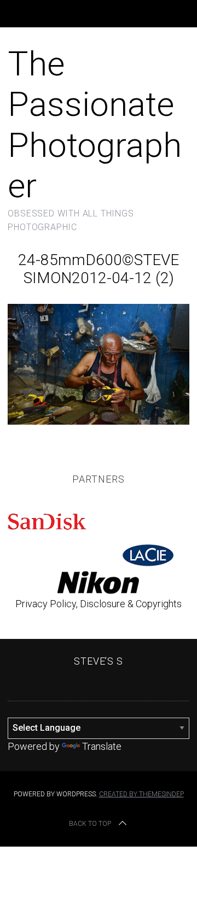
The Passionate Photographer (95, 125)
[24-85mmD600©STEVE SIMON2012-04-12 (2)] (98, 421)
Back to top (90, 823)
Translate (101, 746)
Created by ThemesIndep (141, 794)
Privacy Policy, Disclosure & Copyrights (98, 603)
